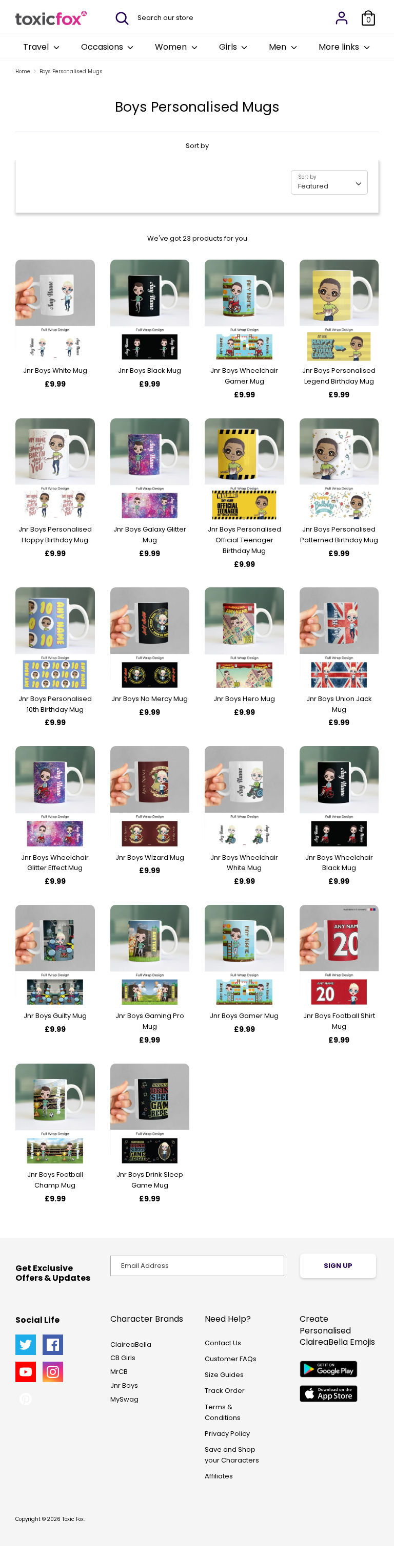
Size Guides (224, 1375)
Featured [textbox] (313, 186)
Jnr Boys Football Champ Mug (55, 1180)
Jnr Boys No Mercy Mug (149, 699)
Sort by (197, 146)
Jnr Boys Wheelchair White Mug (244, 863)
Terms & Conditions (223, 1412)
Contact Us (223, 1343)
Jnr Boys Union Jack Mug (339, 704)
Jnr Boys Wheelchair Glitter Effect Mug (55, 863)
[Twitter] (25, 1345)
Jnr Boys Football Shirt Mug (339, 1021)
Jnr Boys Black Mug (149, 370)
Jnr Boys (124, 1385)
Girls (229, 47)
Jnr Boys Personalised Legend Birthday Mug (339, 376)
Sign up (338, 1265)
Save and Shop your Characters (232, 1455)
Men (278, 47)
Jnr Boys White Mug (55, 370)
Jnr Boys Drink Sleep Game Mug (149, 1180)
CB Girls (122, 1358)
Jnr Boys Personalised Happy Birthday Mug (55, 534)
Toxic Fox (73, 1519)
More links (340, 47)
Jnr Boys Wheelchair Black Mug (339, 863)
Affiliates (219, 1476)
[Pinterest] (25, 1399)
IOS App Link (329, 1393)
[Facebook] (53, 1345)
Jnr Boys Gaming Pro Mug (149, 1021)
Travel (37, 47)
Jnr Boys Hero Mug (244, 699)
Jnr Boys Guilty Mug (55, 1016)
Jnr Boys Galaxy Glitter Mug (149, 534)
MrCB (119, 1371)
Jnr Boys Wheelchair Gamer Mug (244, 376)
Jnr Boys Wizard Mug (149, 857)
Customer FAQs (231, 1359)
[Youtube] (25, 1372)
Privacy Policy (227, 1433)
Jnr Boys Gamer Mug (244, 1016)
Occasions (103, 47)
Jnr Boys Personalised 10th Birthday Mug (55, 704)
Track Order (225, 1390)
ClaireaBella (130, 1344)
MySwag (124, 1399)
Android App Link (329, 1369)
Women (172, 47)
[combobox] (329, 182)
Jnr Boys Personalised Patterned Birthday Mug (339, 534)
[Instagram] (53, 1372)
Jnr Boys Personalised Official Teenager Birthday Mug (244, 540)
